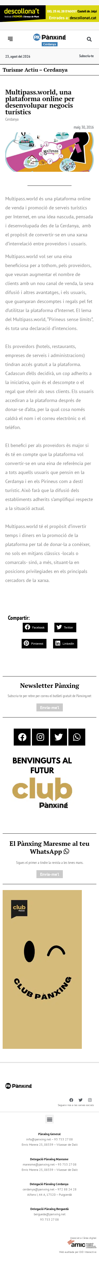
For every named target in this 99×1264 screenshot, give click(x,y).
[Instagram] (40, 737)
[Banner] (49, 13)
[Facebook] (22, 737)
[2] (42, 968)
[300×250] (42, 783)
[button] (89, 39)
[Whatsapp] (76, 737)
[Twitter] (58, 737)
